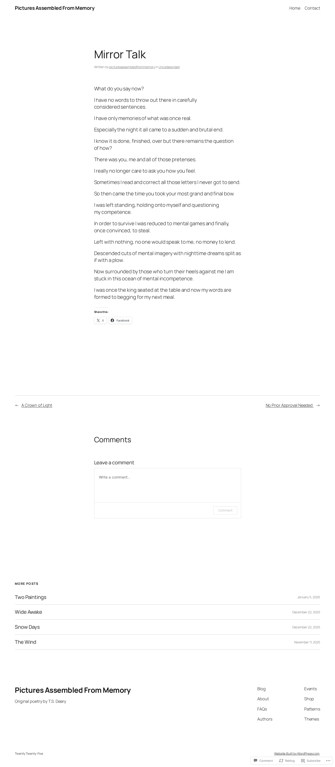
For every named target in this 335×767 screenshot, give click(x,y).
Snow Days (27, 627)
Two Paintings (30, 597)
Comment (225, 510)
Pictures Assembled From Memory (54, 8)
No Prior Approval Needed (290, 405)
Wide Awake (28, 612)
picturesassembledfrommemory (132, 67)
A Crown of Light (36, 405)
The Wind (25, 642)
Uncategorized (169, 67)
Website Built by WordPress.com (297, 753)
